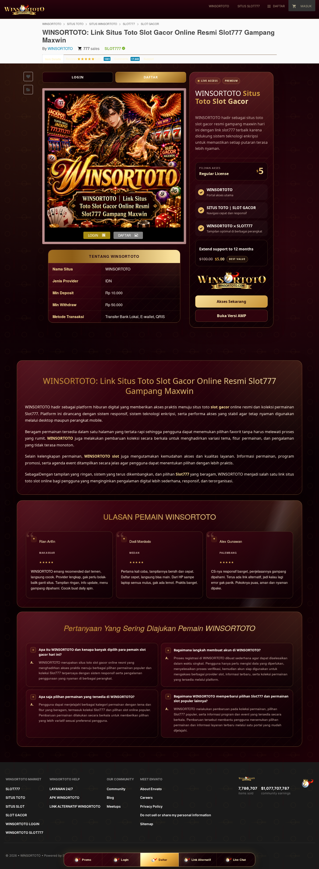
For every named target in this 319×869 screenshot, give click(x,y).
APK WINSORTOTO (64, 797)
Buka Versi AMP (231, 315)
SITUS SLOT (15, 806)
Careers (146, 797)
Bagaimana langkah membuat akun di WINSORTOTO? (217, 650)
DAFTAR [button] (124, 235)
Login (124, 860)
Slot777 (182, 474)
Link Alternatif (201, 860)
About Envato (151, 789)
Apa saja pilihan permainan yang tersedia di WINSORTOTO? (87, 696)
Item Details (53, 59)
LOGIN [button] (93, 235)
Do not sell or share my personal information (175, 815)
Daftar (163, 860)
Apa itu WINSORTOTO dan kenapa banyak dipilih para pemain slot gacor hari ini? (92, 652)
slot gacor (220, 407)
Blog (110, 797)
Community (116, 789)
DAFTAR (151, 77)
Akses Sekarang (231, 301)
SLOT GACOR (150, 24)
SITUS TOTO (75, 24)
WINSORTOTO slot (101, 456)
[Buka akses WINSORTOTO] (231, 281)
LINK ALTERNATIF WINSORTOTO (75, 806)
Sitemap (146, 824)
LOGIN (78, 77)
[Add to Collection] (28, 89)
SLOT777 (129, 24)
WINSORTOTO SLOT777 (24, 832)
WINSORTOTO (51, 24)
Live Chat (239, 860)
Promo (86, 860)
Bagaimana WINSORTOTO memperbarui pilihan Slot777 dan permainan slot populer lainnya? (231, 698)
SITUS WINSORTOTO (103, 24)
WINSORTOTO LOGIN (22, 824)
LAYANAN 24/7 (61, 789)
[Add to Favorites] (28, 76)
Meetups (114, 806)
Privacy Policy (151, 806)
